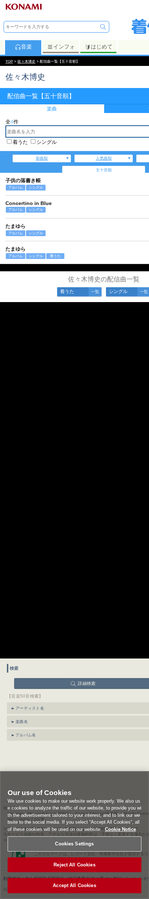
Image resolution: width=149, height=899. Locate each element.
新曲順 (42, 158)
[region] (74, 835)
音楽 (26, 46)
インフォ (64, 46)
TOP (9, 61)
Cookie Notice (120, 829)
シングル (47, 142)
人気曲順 (104, 158)
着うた (20, 142)
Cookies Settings (74, 843)
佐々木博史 (26, 61)
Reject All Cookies (74, 864)
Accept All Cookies (74, 885)
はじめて (101, 46)
